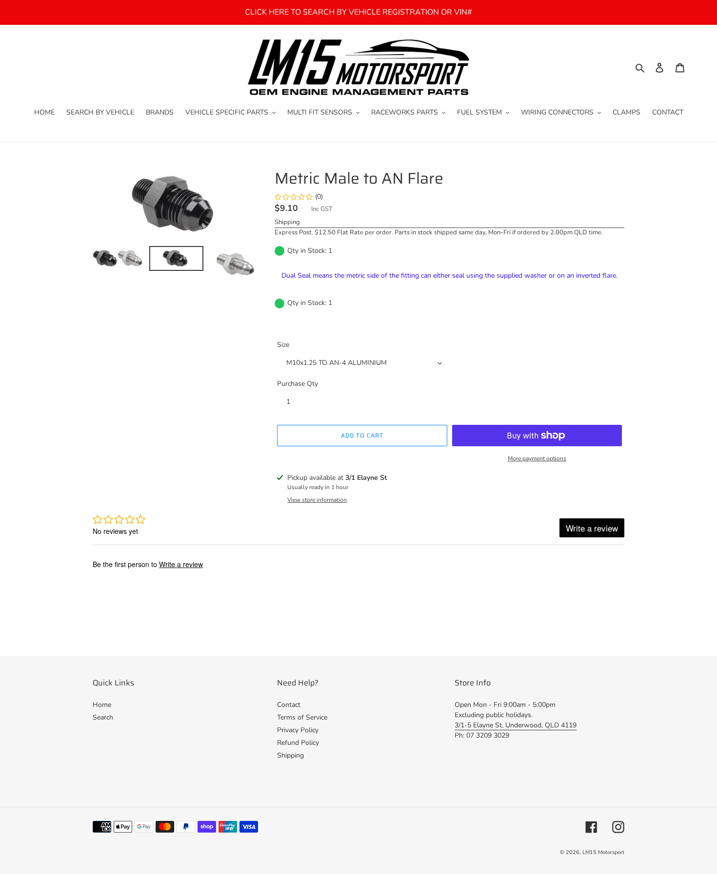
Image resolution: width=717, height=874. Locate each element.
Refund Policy (298, 742)
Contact (288, 704)
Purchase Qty (297, 383)
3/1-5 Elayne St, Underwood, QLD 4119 (516, 725)
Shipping (287, 222)
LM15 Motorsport (603, 852)
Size (283, 344)
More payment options (537, 458)
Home (102, 704)
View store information (317, 500)
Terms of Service (302, 717)
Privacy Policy (298, 730)
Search (103, 717)
